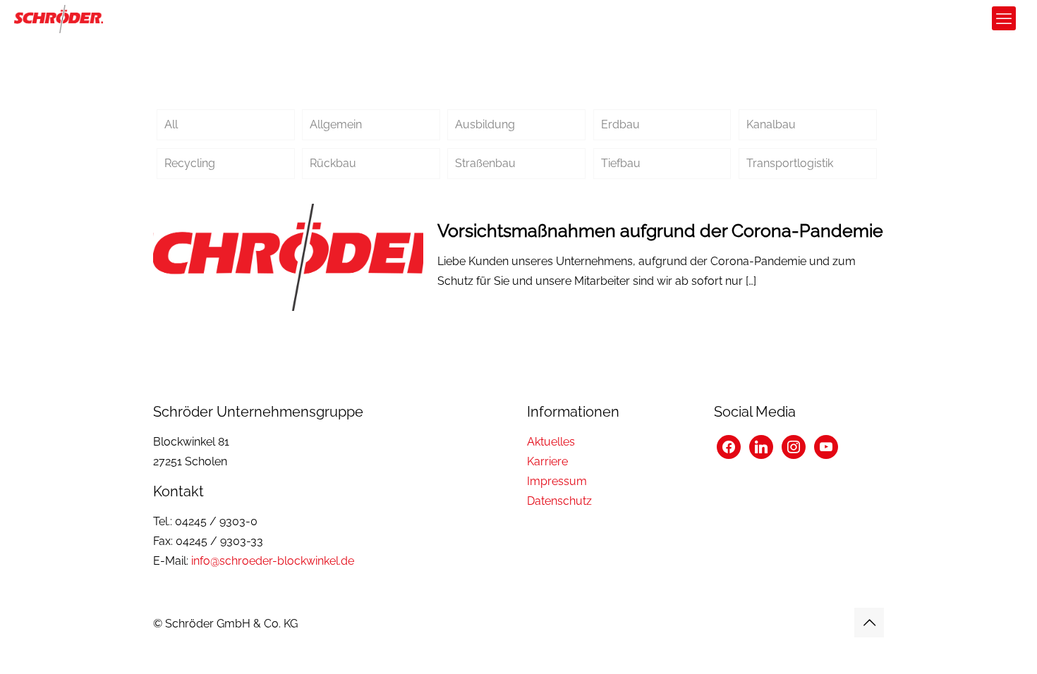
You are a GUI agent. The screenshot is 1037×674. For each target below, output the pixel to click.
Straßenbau (485, 163)
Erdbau (620, 124)
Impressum (557, 481)
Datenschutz (559, 501)
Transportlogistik (789, 163)
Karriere (547, 461)
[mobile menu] (1004, 18)
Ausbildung (485, 124)
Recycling (189, 163)
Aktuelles (551, 441)
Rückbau (333, 163)
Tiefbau (621, 163)
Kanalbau (771, 124)
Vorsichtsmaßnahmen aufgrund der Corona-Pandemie (660, 230)
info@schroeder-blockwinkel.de (272, 561)
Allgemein (336, 124)
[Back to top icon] (869, 622)
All (171, 124)
